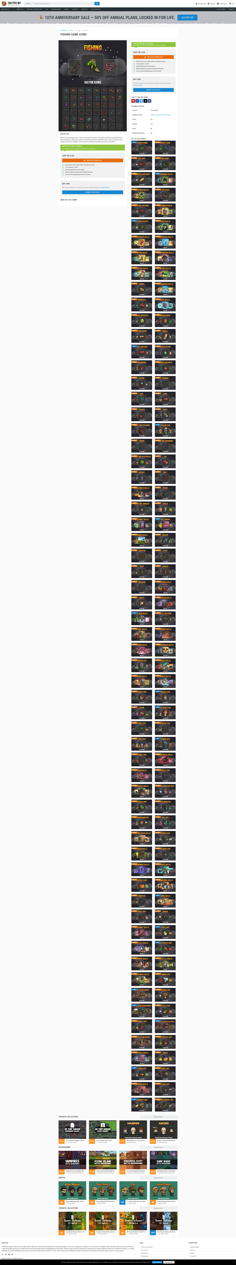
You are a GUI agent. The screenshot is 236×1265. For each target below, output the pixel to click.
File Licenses (144, 1250)
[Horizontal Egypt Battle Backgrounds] (133, 1160)
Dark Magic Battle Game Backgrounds (167, 1171)
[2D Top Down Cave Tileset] (103, 1129)
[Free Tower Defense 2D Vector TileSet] (163, 1221)
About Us (192, 1250)
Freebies (232, 9)
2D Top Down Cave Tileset (104, 1140)
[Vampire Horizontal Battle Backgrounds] (72, 1160)
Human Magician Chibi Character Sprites (75, 1201)
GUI (47, 9)
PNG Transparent (166, 115)
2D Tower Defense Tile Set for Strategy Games (136, 1232)
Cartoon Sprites (71, 1203)
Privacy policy (168, 1262)
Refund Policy (144, 1253)
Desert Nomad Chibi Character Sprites (106, 1201)
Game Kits (20, 9)
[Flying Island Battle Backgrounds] (103, 1160)
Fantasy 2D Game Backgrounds (75, 1172)
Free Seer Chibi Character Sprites (136, 1201)
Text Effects (95, 9)
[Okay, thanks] (234, 1262)
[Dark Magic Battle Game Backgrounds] (163, 1160)
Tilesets (75, 9)
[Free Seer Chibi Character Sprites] (133, 1190)
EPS (159, 115)
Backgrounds (56, 9)
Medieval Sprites (132, 1142)
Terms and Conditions (147, 1247)
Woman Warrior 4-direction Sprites (136, 1140)
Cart (233, 3)
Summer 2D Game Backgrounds (136, 1172)
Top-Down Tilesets (72, 1142)
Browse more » (158, 1117)
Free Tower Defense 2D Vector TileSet (167, 1232)
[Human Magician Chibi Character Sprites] (72, 1190)
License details (104, 187)
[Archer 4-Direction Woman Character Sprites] (163, 1129)
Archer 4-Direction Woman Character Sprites (167, 1140)
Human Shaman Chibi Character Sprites (167, 1201)
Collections (221, 9)
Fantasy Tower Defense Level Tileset (106, 1232)
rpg (78, 30)
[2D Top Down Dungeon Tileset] (72, 1129)
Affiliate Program (194, 1247)
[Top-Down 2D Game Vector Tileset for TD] (72, 1221)
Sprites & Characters (34, 9)
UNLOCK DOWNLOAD (94, 160)
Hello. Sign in (223, 3)
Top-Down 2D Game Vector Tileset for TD (75, 1232)
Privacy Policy (144, 1256)
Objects (84, 9)
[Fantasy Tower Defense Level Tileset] (103, 1221)
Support (212, 3)
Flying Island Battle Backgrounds (106, 1171)
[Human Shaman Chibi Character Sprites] (163, 1190)
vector (85, 30)
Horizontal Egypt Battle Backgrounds (136, 1171)
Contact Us (193, 1256)
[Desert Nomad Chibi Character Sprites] (103, 1190)
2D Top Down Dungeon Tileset (75, 1140)
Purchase (93, 192)
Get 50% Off (187, 17)
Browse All (5, 9)
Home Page (63, 30)
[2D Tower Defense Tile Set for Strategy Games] (133, 1221)
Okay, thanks (157, 1262)
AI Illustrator (154, 115)
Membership (202, 3)
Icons (66, 9)
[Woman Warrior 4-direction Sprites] (133, 1129)
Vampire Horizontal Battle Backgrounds (75, 1171)
